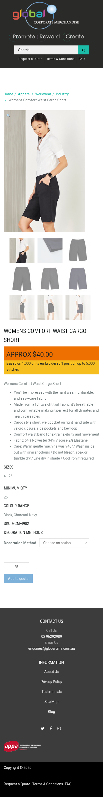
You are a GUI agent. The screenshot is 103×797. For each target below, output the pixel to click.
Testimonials (52, 692)
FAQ (82, 59)
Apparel (24, 94)
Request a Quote (30, 59)
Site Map (51, 702)
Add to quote (18, 579)
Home (8, 94)
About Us (51, 672)
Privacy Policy (51, 682)
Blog (51, 712)
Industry (62, 94)
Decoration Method (20, 543)
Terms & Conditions (60, 59)
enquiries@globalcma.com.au (51, 648)
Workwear (43, 94)
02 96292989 (51, 636)
